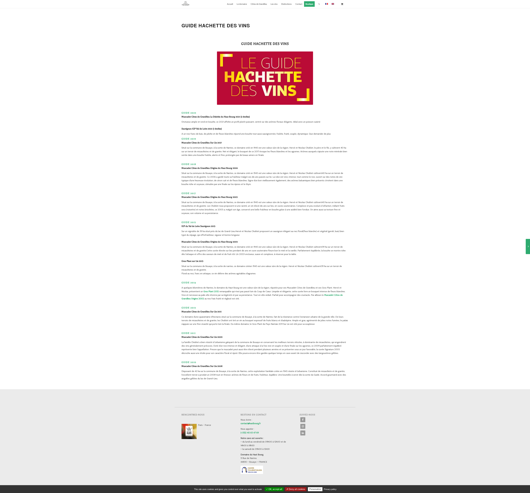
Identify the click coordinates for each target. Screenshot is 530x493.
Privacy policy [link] (330, 489)
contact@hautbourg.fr (251, 423)
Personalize (315, 489)
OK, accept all (275, 489)
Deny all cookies (296, 489)
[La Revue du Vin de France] (528, 246)
